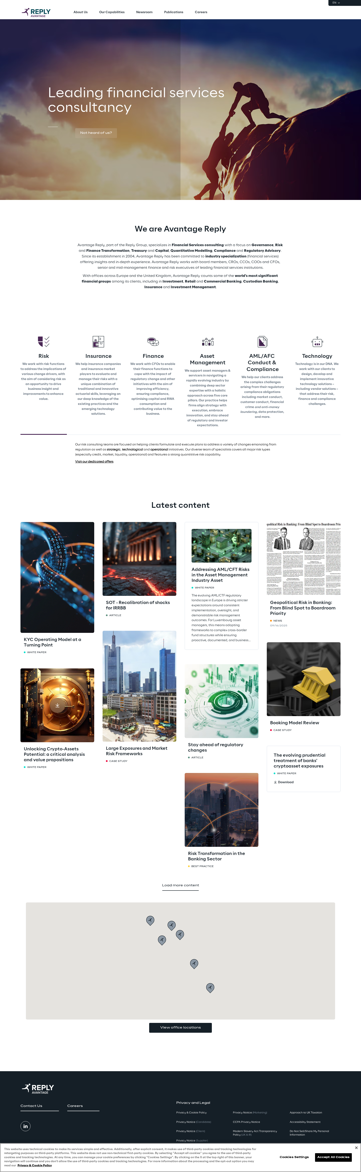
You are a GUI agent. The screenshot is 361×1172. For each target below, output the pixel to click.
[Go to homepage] (40, 12)
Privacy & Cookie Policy (35, 1165)
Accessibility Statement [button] (305, 1122)
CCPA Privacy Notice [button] (246, 1122)
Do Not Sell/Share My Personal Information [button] (309, 1133)
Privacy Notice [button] (193, 1122)
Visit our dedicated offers (94, 461)
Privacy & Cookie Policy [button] (191, 1112)
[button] (96, 133)
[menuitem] (81, 12)
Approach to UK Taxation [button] (306, 1112)
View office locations (180, 1027)
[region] (180, 1157)
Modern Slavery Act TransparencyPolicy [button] (255, 1133)
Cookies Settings (294, 1157)
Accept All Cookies (333, 1157)
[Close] (356, 1147)
